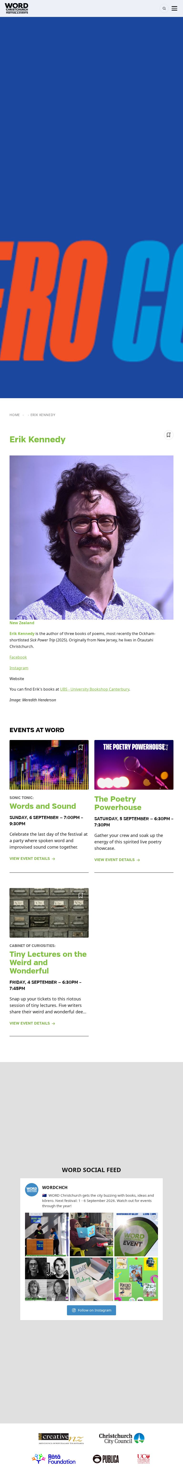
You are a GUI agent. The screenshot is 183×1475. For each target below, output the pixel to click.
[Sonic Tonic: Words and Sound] (49, 765)
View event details (30, 859)
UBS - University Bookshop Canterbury (94, 689)
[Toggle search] (164, 8)
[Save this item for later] (168, 435)
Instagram (19, 668)
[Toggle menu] (174, 8)
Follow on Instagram (94, 1310)
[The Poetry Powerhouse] (133, 765)
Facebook (18, 657)
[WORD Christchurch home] (16, 8)
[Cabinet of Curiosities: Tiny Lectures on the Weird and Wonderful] (49, 913)
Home (15, 414)
